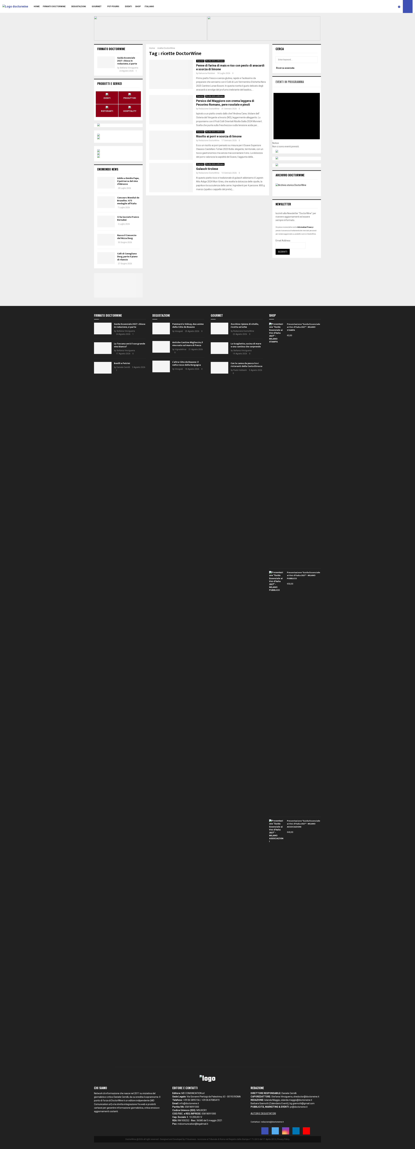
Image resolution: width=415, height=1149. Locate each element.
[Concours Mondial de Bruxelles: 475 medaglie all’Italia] (106, 202)
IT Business (190, 1139)
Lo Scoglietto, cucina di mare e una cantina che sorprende (246, 345)
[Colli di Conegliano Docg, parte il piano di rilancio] (106, 258)
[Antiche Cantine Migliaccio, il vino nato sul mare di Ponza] (161, 347)
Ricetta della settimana (215, 61)
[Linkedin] (296, 1130)
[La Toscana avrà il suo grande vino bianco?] (103, 348)
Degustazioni (78, 6)
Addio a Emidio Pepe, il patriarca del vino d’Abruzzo (128, 181)
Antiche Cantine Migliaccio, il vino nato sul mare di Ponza (187, 343)
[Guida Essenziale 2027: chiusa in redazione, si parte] (106, 62)
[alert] (296, 117)
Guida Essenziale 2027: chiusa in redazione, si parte (127, 61)
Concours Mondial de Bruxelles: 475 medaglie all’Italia (128, 200)
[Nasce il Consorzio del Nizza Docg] (106, 240)
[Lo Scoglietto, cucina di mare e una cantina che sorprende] (219, 348)
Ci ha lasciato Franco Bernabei (128, 218)
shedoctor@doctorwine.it (306, 1096)
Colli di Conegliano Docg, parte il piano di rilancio (127, 256)
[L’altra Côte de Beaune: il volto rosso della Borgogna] (161, 366)
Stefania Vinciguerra (129, 68)
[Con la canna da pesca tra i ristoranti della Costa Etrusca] (219, 368)
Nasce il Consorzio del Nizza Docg (126, 236)
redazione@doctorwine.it (272, 1122)
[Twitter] (275, 1130)
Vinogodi (179, 331)
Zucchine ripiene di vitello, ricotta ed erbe (244, 325)
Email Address (283, 240)
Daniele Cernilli (123, 367)
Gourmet (96, 6)
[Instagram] (285, 1130)
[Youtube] (306, 1130)
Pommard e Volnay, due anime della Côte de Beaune (188, 325)
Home (37, 6)
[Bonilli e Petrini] (103, 368)
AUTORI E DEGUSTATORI (263, 1113)
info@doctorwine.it (189, 1103)
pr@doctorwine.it (299, 1107)
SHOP (138, 6)
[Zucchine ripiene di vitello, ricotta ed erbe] (219, 328)
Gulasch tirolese (207, 168)
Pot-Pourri (113, 6)
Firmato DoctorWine (54, 6)
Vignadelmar (180, 349)
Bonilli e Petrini (122, 363)
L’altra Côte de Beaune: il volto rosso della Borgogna (186, 363)
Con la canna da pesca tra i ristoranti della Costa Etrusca (246, 364)
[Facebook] (264, 1130)
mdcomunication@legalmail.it (193, 1124)
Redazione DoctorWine (209, 109)
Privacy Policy (283, 1139)
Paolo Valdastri (240, 370)
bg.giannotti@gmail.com (302, 1103)
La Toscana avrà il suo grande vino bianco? (129, 345)
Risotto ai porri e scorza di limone (219, 136)
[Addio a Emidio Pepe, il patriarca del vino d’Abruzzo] (106, 182)
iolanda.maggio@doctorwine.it (296, 1100)
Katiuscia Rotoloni (207, 73)
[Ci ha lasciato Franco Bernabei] (106, 221)
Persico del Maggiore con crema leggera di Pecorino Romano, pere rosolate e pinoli (225, 102)
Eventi (128, 6)
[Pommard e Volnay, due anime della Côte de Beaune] (161, 328)
